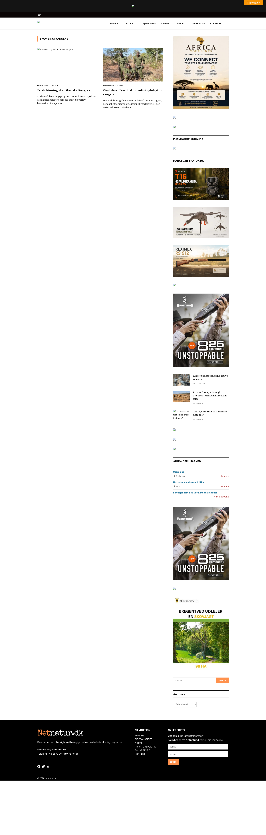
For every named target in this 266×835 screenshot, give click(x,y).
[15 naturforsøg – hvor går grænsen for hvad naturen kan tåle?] (181, 396)
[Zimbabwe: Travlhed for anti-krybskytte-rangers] (133, 65)
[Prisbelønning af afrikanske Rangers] (67, 65)
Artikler (130, 23)
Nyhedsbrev (149, 23)
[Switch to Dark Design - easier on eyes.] (227, 23)
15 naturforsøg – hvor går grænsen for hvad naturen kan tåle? (210, 395)
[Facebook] (38, 766)
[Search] (228, 15)
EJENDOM (215, 23)
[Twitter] (43, 766)
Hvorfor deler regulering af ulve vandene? (210, 377)
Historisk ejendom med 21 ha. (189, 482)
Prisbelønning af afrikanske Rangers (63, 90)
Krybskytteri (43, 85)
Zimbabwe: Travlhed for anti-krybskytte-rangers (133, 92)
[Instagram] (48, 766)
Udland (54, 85)
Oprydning (178, 471)
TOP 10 (180, 23)
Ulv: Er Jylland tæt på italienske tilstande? (210, 413)
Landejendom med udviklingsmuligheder (195, 492)
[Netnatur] (52, 23)
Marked (165, 23)
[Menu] (39, 14)
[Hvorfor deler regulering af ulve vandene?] (181, 380)
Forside (114, 23)
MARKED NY (198, 23)
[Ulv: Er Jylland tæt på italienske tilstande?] (181, 415)
